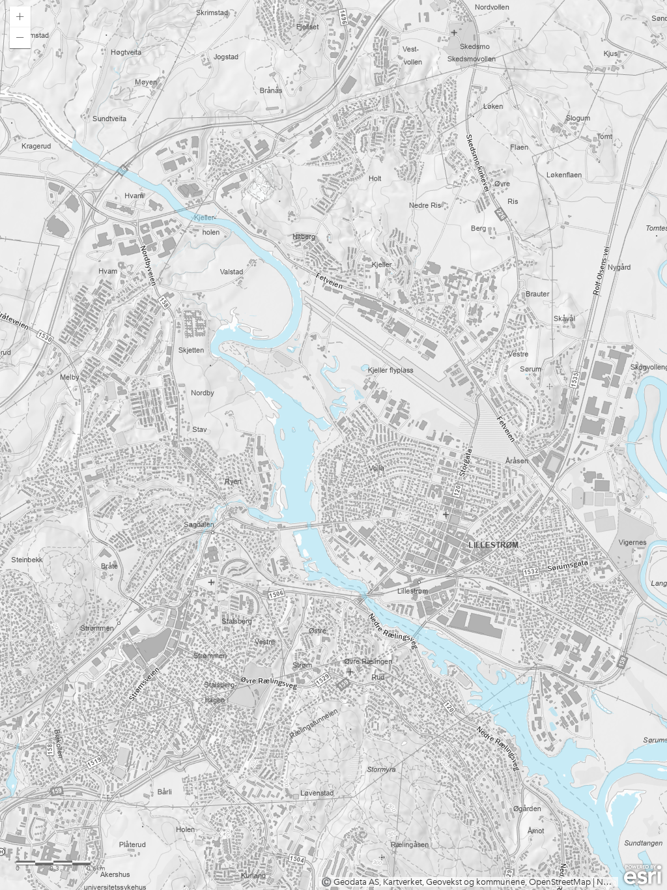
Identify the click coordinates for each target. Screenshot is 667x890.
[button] (20, 17)
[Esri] (642, 875)
